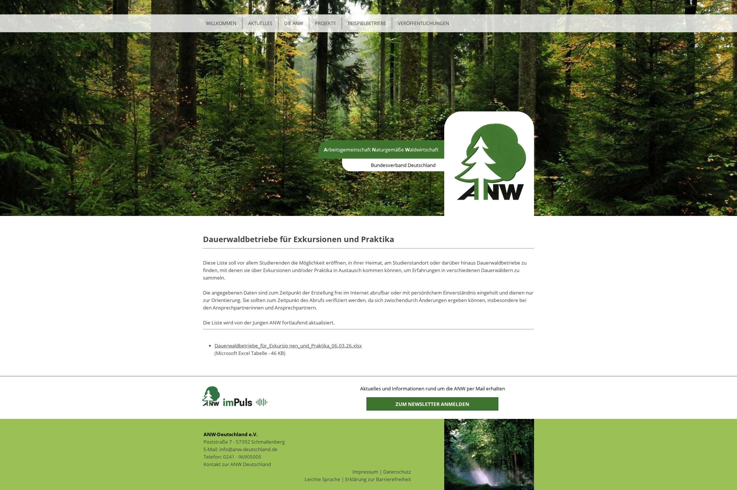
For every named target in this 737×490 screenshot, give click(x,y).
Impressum (365, 471)
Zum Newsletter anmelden (432, 403)
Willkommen (221, 23)
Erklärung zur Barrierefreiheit (378, 479)
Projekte (325, 23)
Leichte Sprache (322, 479)
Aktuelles (260, 23)
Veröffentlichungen (423, 23)
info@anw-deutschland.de (248, 449)
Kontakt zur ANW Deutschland (237, 464)
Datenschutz (397, 471)
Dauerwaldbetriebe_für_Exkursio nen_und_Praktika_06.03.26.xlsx (288, 345)
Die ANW (293, 23)
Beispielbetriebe (367, 23)
